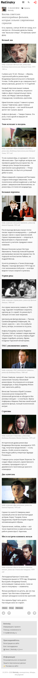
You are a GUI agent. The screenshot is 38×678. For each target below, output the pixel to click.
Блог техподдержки (10, 646)
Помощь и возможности (12, 630)
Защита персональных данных (14, 663)
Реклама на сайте (12, 666)
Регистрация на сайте (11, 643)
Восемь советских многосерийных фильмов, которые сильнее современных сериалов (18, 19)
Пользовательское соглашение (14, 660)
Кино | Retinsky (11, 649)
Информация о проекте (11, 627)
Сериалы (27, 8)
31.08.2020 (11, 8)
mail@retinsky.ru (11, 633)
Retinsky (11, 10)
